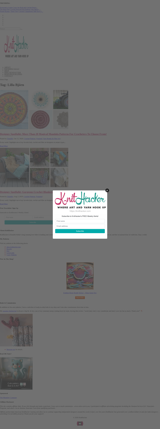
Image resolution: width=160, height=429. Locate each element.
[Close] (107, 190)
